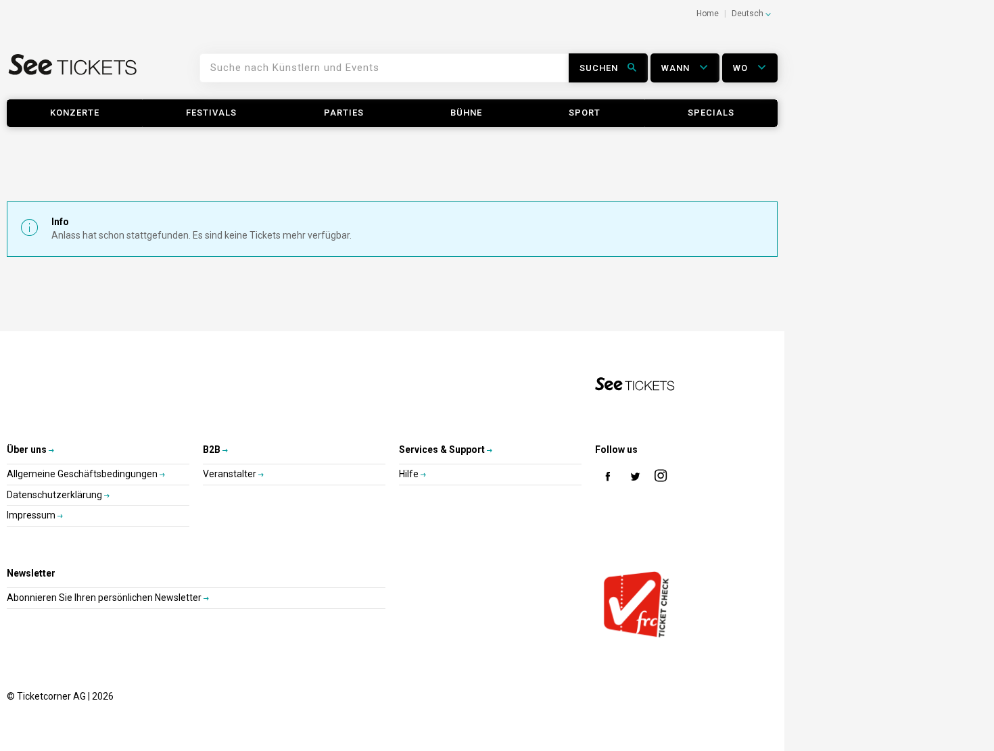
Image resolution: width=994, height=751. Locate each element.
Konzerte (74, 112)
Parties (344, 112)
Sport (584, 112)
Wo (742, 68)
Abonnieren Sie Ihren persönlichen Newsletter (105, 597)
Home (707, 13)
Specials (711, 112)
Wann (676, 68)
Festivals (211, 112)
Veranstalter (230, 473)
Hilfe (410, 473)
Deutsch (748, 13)
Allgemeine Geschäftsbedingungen (83, 473)
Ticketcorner (73, 73)
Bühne (466, 112)
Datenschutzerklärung (55, 494)
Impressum (32, 515)
